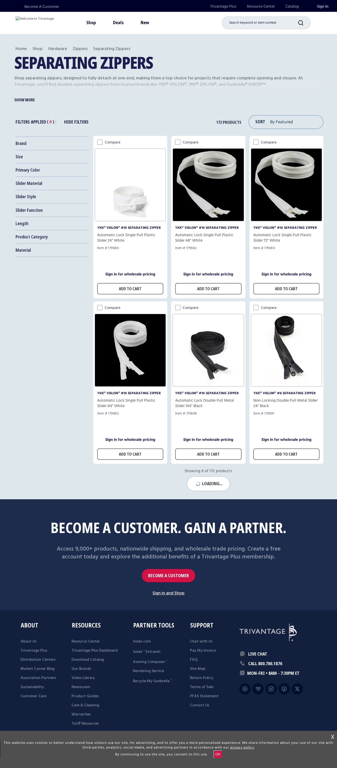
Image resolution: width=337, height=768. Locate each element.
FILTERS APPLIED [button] (31, 122)
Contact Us (199, 705)
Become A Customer (41, 7)
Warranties (81, 714)
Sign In (322, 6)
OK (217, 754)
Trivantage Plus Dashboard (95, 650)
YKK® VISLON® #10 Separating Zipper (129, 228)
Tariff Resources (85, 723)
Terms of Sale (201, 687)
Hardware (57, 49)
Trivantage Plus (223, 6)
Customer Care (33, 696)
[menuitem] (223, 6)
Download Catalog (88, 660)
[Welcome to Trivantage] (35, 22)
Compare (112, 142)
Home (21, 49)
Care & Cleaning (85, 705)
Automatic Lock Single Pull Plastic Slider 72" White (282, 237)
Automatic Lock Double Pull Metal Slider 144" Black (204, 403)
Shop (38, 49)
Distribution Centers (38, 660)
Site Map (197, 669)
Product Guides (85, 696)
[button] (304, 23)
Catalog (292, 6)
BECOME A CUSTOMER (168, 575)
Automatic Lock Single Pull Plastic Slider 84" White (126, 403)
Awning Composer (150, 662)
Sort (260, 122)
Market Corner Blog (37, 669)
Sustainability (32, 687)
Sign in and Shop (168, 593)
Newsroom (81, 687)
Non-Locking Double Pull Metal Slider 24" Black (285, 403)
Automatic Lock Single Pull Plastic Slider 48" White (204, 237)
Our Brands (81, 669)
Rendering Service (148, 671)
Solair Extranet (147, 652)
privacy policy (242, 747)
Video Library (83, 678)
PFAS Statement (204, 696)
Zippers (80, 49)
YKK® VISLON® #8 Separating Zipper (284, 393)
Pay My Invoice (203, 650)
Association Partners (38, 678)
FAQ (194, 660)
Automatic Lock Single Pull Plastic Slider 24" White (126, 237)
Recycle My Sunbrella (152, 681)
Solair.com (142, 641)
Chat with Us (201, 641)
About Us (28, 641)
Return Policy (201, 678)
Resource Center (261, 6)
